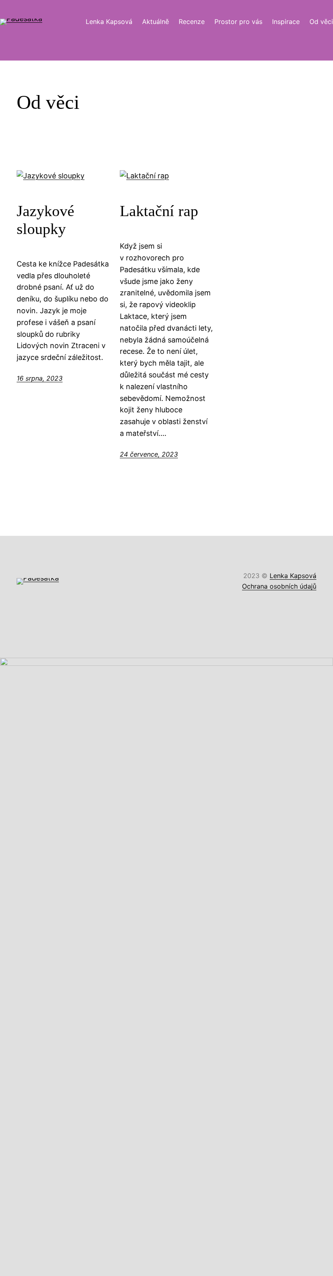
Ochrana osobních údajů (279, 586)
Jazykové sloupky (45, 219)
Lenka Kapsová (293, 576)
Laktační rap (159, 210)
